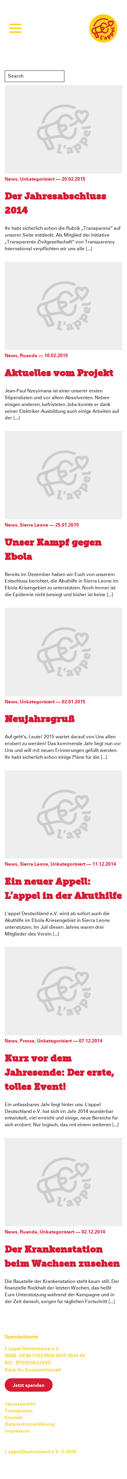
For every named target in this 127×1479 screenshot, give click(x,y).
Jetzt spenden (29, 1385)
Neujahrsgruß (40, 719)
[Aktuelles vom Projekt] (63, 305)
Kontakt (14, 1417)
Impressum (17, 1431)
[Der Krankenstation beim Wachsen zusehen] (63, 1181)
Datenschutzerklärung (30, 1424)
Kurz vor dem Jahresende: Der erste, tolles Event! (59, 1073)
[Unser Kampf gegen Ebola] (63, 475)
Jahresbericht (20, 1404)
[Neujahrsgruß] (63, 651)
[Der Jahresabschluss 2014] (63, 128)
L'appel (103, 28)
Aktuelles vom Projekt (59, 373)
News (11, 179)
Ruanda (28, 355)
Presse (27, 1041)
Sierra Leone (34, 525)
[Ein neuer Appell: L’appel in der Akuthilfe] (63, 814)
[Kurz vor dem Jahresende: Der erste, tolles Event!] (63, 991)
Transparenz (19, 1411)
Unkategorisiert (37, 179)
